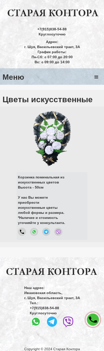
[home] (52, 13)
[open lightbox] (52, 138)
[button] (96, 77)
